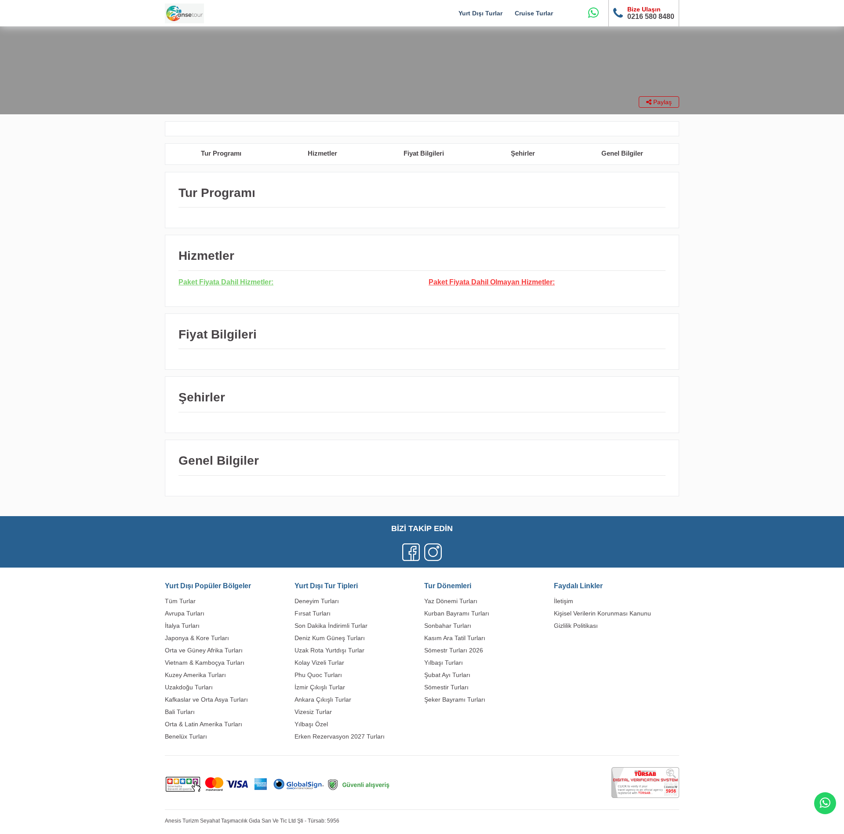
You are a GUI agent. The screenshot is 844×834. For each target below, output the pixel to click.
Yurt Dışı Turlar (480, 13)
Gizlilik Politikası (576, 625)
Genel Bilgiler (622, 153)
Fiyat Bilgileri (424, 153)
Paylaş (661, 102)
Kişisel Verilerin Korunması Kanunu (602, 613)
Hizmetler (322, 153)
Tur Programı (221, 153)
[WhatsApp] (593, 13)
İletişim (563, 601)
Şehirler (523, 153)
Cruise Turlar (534, 13)
